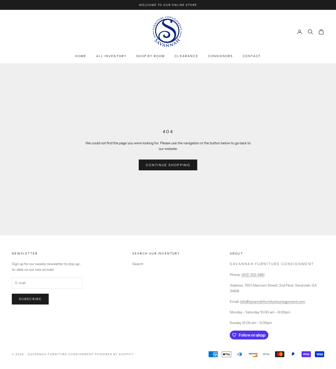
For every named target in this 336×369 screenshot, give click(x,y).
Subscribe (30, 299)
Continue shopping (168, 165)
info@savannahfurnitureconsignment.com (272, 301)
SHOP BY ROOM (150, 56)
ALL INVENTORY (111, 56)
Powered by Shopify (114, 354)
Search (137, 264)
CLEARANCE (186, 56)
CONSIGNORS (220, 56)
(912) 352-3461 (253, 275)
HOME (81, 56)
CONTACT (252, 56)
